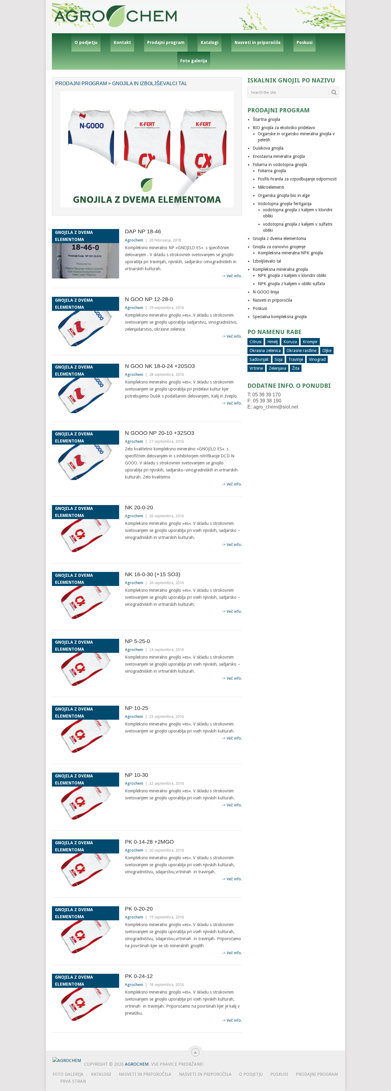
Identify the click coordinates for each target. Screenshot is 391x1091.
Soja (279, 359)
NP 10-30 (136, 775)
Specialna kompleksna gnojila (280, 316)
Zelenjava (277, 368)
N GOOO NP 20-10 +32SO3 (159, 433)
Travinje (295, 359)
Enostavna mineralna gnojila (279, 156)
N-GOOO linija (266, 291)
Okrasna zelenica (265, 350)
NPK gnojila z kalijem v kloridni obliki (292, 275)
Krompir (310, 341)
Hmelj (272, 341)
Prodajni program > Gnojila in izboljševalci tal (121, 83)
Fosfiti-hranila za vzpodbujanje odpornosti (297, 178)
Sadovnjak (259, 359)
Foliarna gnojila (272, 170)
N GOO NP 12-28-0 (149, 299)
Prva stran (73, 1081)
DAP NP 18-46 (143, 231)
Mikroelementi (271, 187)
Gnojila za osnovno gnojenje (279, 246)
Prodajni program (166, 42)
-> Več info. (232, 276)
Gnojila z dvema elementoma (279, 238)
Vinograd (317, 359)
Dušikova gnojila (268, 148)
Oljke (326, 350)
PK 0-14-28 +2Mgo (149, 842)
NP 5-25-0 (137, 641)
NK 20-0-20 (139, 507)
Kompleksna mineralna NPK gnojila (290, 252)
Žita (295, 368)
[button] (85, 253)
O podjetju (86, 42)
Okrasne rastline (301, 350)
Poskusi (304, 42)
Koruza (290, 341)
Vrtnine (256, 368)
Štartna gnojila (266, 119)
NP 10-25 (136, 708)
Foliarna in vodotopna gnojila (280, 164)
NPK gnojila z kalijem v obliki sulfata (291, 283)
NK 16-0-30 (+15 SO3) (152, 574)
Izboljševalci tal (267, 261)
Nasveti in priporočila (257, 42)
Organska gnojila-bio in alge (284, 195)
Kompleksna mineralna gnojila (280, 269)
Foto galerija (193, 60)
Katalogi (209, 42)
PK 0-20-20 (139, 909)
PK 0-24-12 (139, 976)
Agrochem (134, 240)
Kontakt (122, 42)
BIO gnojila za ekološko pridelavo (284, 127)
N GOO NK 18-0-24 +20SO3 (160, 366)
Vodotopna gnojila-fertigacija (285, 203)
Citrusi (255, 341)
